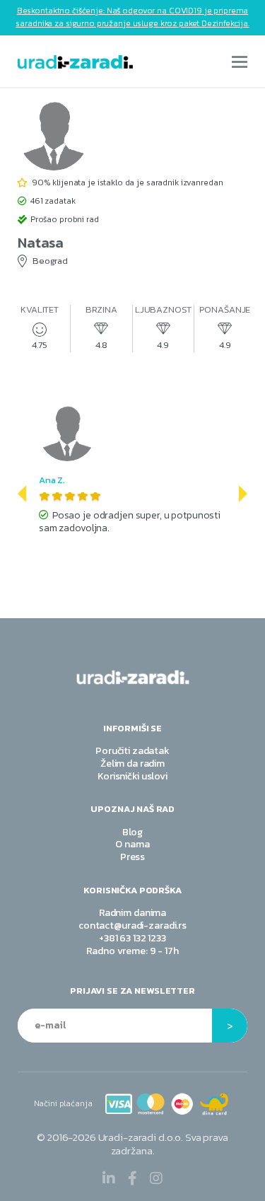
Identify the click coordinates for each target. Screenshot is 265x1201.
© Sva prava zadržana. (132, 1144)
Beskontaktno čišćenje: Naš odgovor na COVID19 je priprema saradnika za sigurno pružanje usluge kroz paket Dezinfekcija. (132, 17)
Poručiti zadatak (132, 750)
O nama (132, 844)
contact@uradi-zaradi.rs (132, 925)
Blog (132, 832)
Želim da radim (132, 763)
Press (132, 856)
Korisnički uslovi (132, 776)
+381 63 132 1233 (132, 938)
